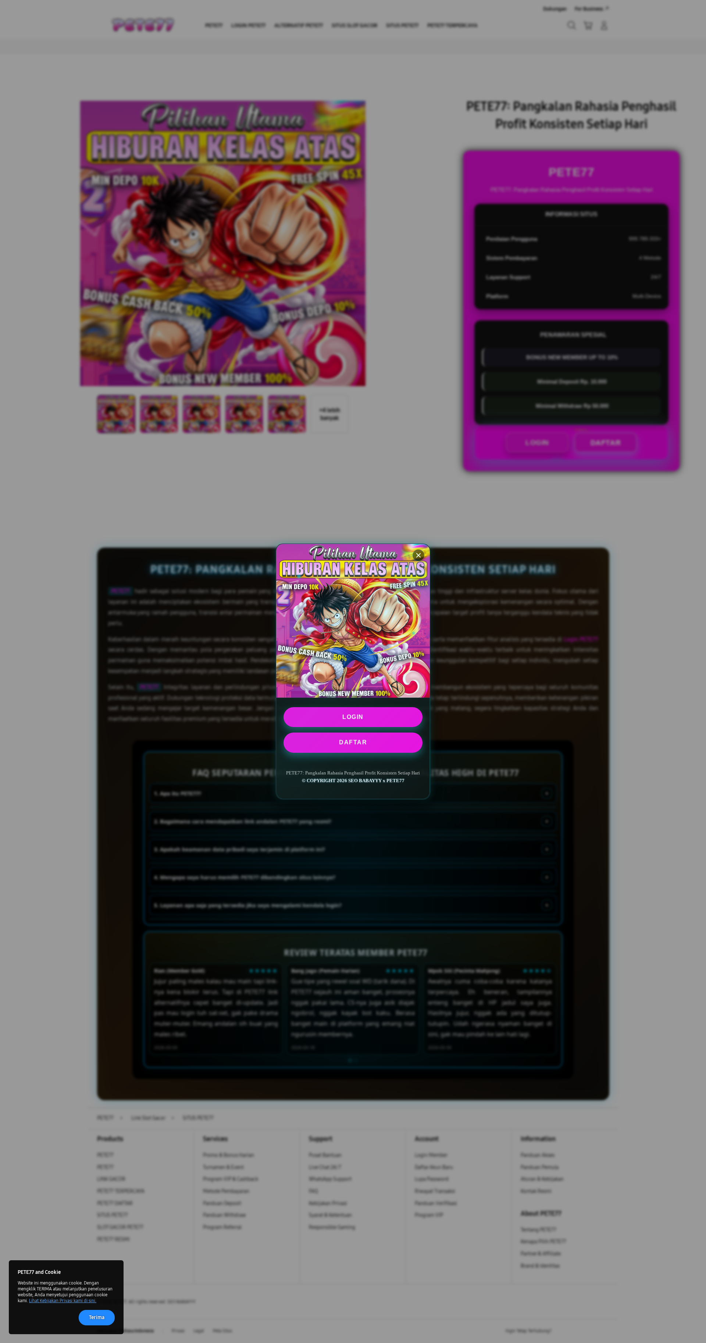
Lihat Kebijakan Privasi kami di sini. (62, 1300)
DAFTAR (353, 742)
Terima (96, 1317)
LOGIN (353, 717)
